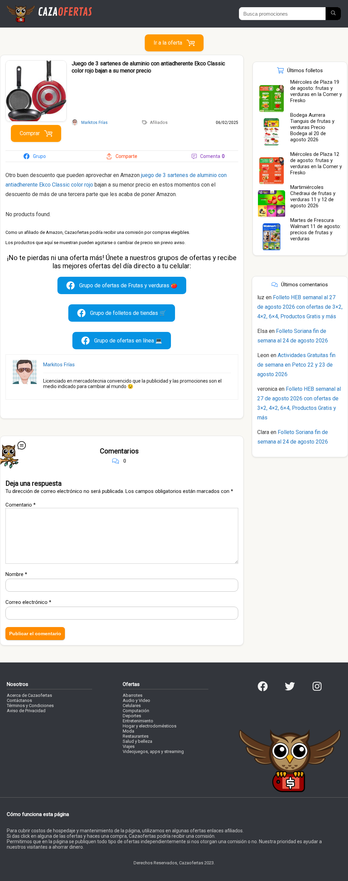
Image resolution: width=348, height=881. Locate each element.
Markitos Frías (59, 365)
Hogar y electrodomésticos (149, 725)
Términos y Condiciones (30, 705)
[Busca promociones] (333, 13)
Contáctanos (19, 700)
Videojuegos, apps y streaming (153, 751)
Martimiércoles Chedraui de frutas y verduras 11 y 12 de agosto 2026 (312, 196)
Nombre (16, 574)
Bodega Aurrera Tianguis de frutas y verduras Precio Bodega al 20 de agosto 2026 (312, 127)
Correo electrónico (28, 602)
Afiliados (159, 122)
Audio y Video (136, 700)
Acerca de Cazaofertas (29, 695)
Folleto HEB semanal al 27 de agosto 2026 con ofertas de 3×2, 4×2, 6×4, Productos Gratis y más (300, 307)
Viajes (129, 746)
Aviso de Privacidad (26, 710)
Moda (128, 731)
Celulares (132, 705)
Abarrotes (132, 695)
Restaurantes (136, 736)
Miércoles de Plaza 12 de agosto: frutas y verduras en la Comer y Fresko (316, 163)
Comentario (20, 505)
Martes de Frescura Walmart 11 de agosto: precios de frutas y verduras (315, 229)
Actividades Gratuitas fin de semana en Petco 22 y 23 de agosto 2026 (296, 365)
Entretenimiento (138, 720)
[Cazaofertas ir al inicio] (49, 8)
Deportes (132, 715)
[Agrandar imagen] (36, 63)
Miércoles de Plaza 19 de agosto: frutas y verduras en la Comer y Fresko (316, 91)
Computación (136, 710)
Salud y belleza (137, 741)
